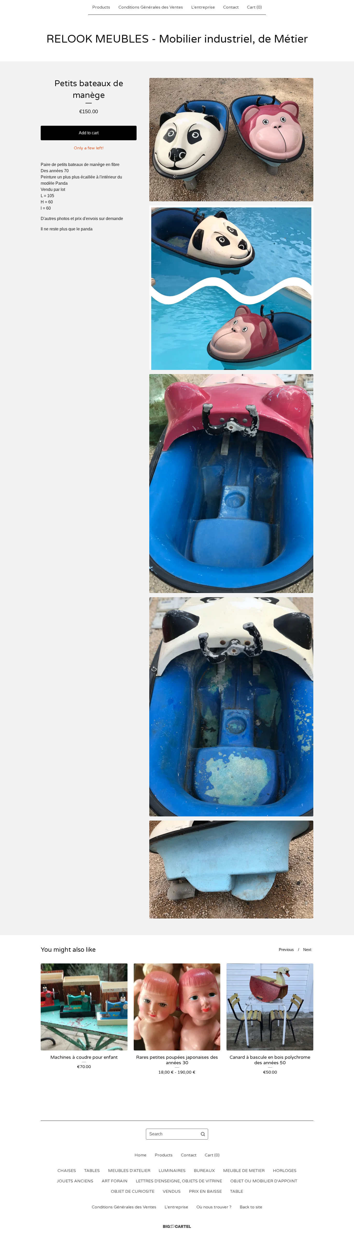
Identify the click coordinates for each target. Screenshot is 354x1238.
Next (307, 949)
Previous (286, 949)
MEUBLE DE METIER (244, 1170)
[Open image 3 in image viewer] (231, 483)
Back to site (251, 1207)
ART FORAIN (115, 1181)
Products (101, 7)
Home (140, 1155)
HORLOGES (284, 1170)
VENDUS (172, 1191)
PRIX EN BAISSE (205, 1191)
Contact (231, 7)
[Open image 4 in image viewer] (231, 706)
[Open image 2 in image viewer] (231, 287)
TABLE (236, 1191)
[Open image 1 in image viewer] (231, 139)
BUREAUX (204, 1170)
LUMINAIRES (172, 1170)
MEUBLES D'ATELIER (129, 1170)
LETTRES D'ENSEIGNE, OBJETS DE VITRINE (179, 1181)
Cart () (254, 7)
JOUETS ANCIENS (75, 1181)
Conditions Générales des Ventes (150, 7)
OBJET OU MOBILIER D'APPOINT (263, 1181)
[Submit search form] (203, 1134)
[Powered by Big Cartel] (177, 1226)
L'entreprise (203, 7)
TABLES (92, 1170)
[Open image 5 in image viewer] (231, 869)
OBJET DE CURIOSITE (132, 1191)
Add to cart (88, 133)
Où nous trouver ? (213, 1207)
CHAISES (67, 1170)
